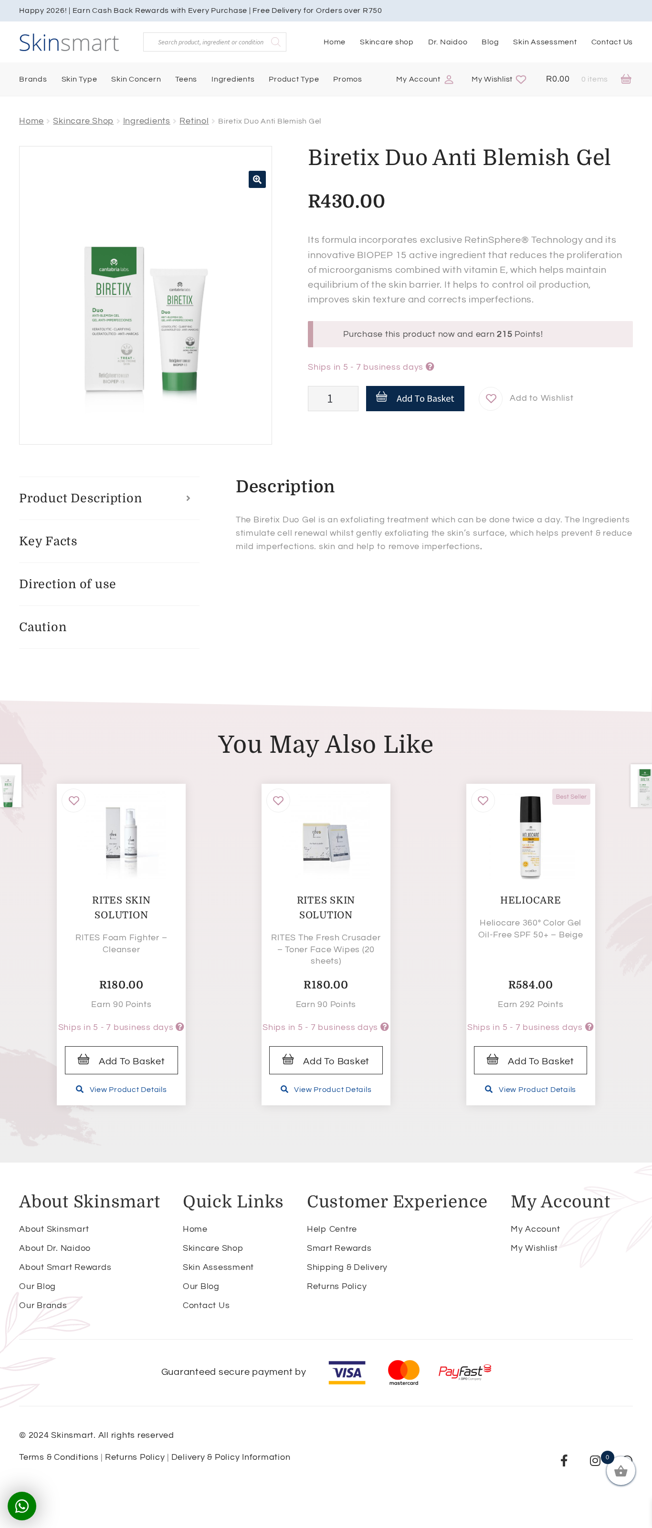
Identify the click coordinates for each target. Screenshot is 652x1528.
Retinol (194, 120)
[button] (257, 179)
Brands (33, 79)
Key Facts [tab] (48, 541)
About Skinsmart (54, 1229)
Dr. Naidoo (448, 42)
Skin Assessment (545, 42)
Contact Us (612, 42)
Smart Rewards (339, 1248)
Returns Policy (337, 1286)
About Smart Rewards (65, 1267)
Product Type (294, 79)
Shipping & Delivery (347, 1267)
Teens (186, 79)
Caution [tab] (42, 627)
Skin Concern (136, 79)
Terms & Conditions (59, 1457)
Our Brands (43, 1305)
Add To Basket (425, 398)
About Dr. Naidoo (55, 1248)
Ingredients (232, 79)
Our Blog (37, 1286)
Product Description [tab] (80, 498)
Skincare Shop (83, 120)
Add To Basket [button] (132, 1061)
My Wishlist (492, 79)
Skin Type (79, 79)
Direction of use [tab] (67, 584)
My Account (418, 79)
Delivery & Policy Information (231, 1457)
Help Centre (332, 1229)
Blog (490, 42)
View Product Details (128, 1089)
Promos (347, 79)
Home (335, 42)
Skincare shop (387, 42)
